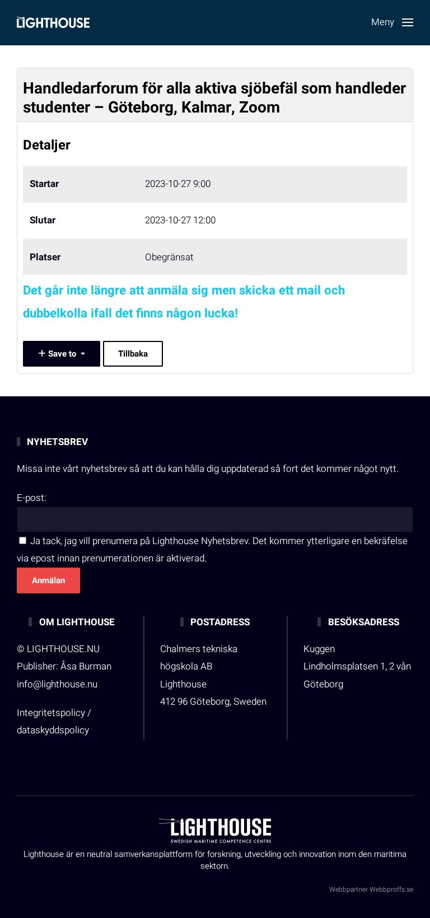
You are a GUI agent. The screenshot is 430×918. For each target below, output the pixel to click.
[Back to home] (53, 22)
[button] (392, 22)
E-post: (31, 498)
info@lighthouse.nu (57, 684)
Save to (62, 354)
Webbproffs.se (391, 889)
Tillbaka (133, 354)
